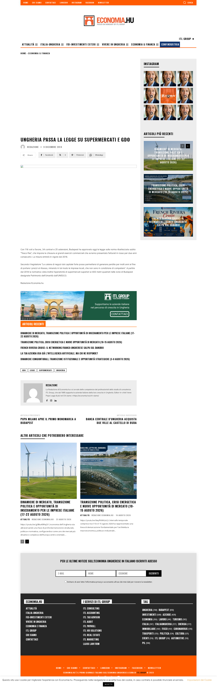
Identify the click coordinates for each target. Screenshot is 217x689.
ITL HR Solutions (92, 630)
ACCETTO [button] (108, 684)
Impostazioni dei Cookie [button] (199, 680)
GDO (24, 370)
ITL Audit (88, 621)
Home (23, 53)
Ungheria (60, 370)
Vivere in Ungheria (36, 621)
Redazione (33, 147)
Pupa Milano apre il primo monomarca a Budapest (48, 421)
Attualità (25, 519)
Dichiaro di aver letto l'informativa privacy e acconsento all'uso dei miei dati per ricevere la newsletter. (109, 582)
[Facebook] (47, 400)
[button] (188, 2)
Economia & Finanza (39, 53)
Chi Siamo (31, 635)
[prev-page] (22, 541)
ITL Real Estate (91, 635)
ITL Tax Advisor (91, 617)
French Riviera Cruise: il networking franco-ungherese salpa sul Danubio (62, 348)
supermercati (45, 370)
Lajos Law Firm (91, 644)
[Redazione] (23, 147)
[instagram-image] (151, 78)
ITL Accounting (91, 613)
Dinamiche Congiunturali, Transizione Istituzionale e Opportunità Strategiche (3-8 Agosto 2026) (75, 359)
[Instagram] (51, 400)
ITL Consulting (91, 608)
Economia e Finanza (36, 626)
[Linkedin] (55, 400)
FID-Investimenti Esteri (39, 617)
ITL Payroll (89, 626)
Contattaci (32, 639)
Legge (32, 370)
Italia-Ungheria (34, 613)
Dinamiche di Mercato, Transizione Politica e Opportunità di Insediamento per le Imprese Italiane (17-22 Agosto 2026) (78, 334)
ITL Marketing (91, 639)
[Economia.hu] (108, 20)
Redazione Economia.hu (43, 519)
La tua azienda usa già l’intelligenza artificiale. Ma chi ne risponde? (59, 353)
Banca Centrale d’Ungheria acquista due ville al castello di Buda (111, 421)
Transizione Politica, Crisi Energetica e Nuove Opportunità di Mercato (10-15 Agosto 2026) (71, 342)
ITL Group (31, 630)
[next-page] (27, 541)
